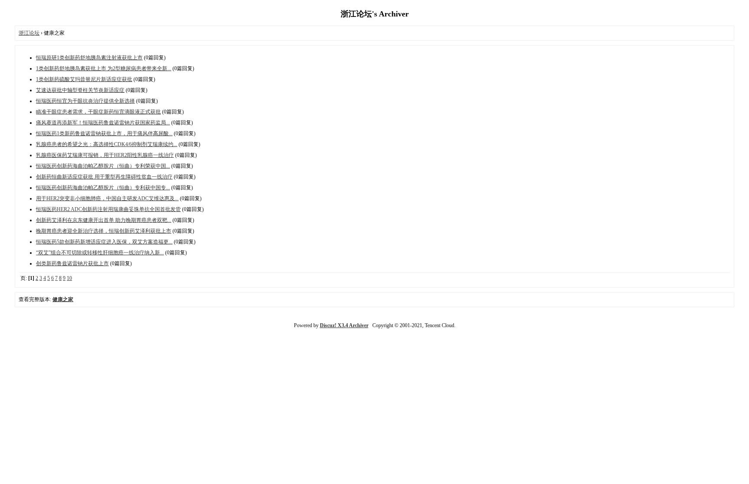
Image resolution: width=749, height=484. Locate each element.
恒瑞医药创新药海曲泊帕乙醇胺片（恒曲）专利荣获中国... (103, 166)
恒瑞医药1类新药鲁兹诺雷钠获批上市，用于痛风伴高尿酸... (104, 133)
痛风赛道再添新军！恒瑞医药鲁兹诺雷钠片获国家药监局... (103, 123)
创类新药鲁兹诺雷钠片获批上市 (72, 263)
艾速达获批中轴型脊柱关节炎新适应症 (80, 90)
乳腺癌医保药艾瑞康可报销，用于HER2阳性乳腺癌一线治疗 (105, 155)
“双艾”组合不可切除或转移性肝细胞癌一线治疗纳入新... (100, 253)
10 (69, 278)
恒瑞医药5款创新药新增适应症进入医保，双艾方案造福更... (104, 242)
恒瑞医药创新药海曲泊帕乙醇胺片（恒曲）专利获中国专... (103, 188)
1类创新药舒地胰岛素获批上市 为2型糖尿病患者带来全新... (103, 68)
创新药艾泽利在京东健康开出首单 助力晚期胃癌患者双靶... (103, 220)
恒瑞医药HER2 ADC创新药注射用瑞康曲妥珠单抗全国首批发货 (108, 209)
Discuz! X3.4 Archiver (344, 325)
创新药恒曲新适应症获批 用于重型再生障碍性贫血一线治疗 (104, 177)
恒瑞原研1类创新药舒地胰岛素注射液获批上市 (89, 58)
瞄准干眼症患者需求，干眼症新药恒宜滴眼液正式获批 (98, 112)
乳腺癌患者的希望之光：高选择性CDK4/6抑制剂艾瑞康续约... (106, 144)
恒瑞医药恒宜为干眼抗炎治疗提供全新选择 (85, 101)
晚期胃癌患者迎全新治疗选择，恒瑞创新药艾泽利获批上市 (103, 231)
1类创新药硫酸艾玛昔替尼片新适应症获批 (84, 79)
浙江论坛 (29, 33)
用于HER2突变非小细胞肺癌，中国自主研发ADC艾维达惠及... (107, 198)
